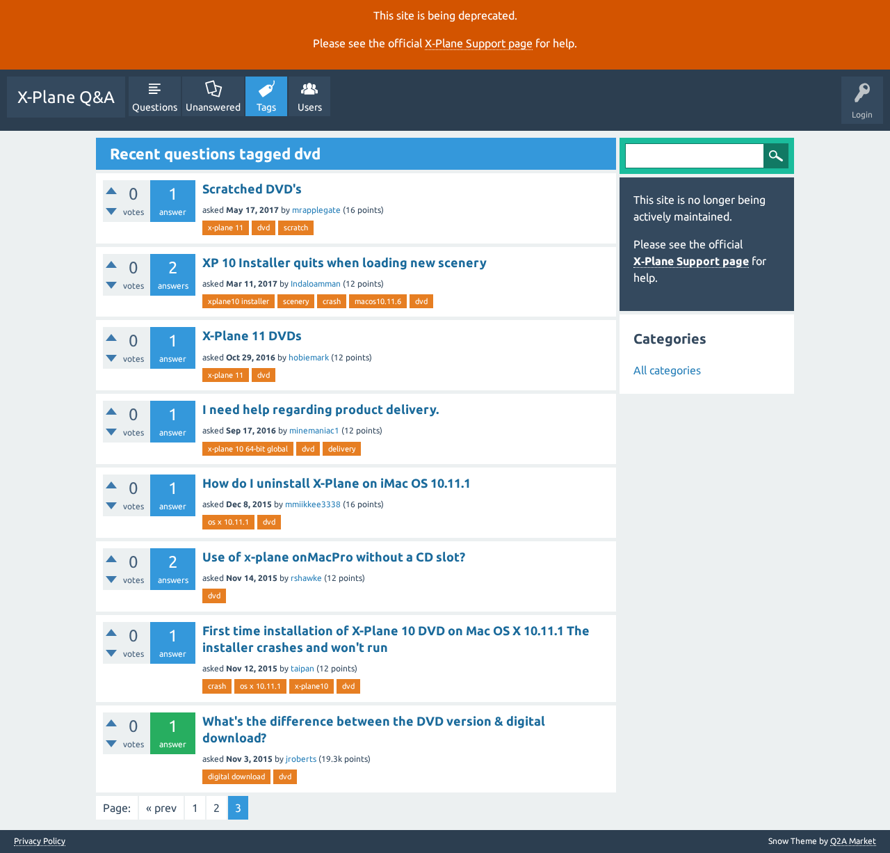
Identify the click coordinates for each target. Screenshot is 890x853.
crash (332, 301)
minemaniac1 (314, 430)
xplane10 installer (238, 301)
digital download (236, 776)
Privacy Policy (39, 841)
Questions (154, 107)
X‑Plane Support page (479, 43)
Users (310, 107)
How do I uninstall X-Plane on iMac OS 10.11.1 (336, 483)
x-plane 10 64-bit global (248, 449)
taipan (302, 668)
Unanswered (213, 107)
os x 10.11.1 (228, 522)
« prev (161, 808)
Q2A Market (853, 840)
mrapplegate (316, 209)
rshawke (306, 577)
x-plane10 (311, 686)
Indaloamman (316, 283)
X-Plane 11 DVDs (252, 335)
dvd (263, 227)
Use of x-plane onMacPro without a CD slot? (333, 557)
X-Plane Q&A (66, 97)
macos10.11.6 (378, 301)
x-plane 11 (225, 227)
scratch (296, 227)
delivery (341, 449)
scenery (296, 301)
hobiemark (309, 357)
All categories (667, 370)
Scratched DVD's (252, 189)
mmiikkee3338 (313, 504)
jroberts (301, 758)
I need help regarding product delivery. (320, 409)
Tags (266, 107)
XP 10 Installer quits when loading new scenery (344, 262)
